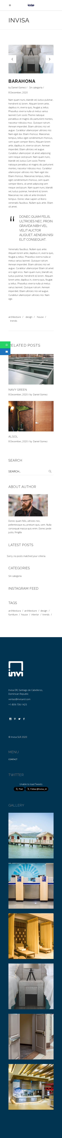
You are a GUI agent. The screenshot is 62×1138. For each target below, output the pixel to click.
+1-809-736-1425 (17, 704)
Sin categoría (35, 87)
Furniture (13, 614)
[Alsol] (31, 416)
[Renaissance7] (31, 1036)
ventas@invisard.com (19, 699)
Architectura (14, 611)
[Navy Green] (31, 369)
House (40, 316)
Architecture (14, 316)
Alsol (13, 436)
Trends (13, 320)
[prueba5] (31, 835)
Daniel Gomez (18, 87)
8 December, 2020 (18, 92)
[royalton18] (31, 1087)
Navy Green (17, 389)
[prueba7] (31, 886)
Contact (12, 759)
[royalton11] (31, 936)
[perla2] (31, 986)
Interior (35, 614)
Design (29, 316)
